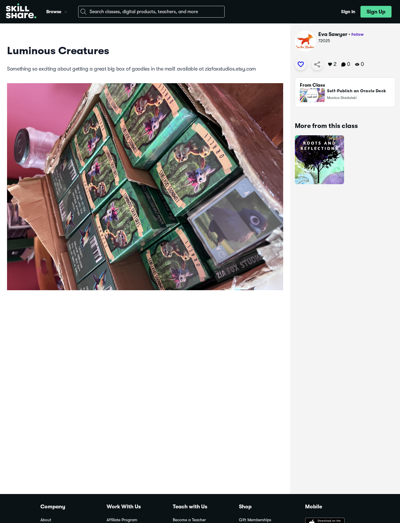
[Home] (21, 11)
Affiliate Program (122, 520)
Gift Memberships (255, 520)
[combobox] (151, 12)
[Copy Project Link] (317, 64)
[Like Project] (301, 64)
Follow (357, 34)
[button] (65, 11)
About (45, 520)
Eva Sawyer (332, 34)
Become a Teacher (189, 520)
